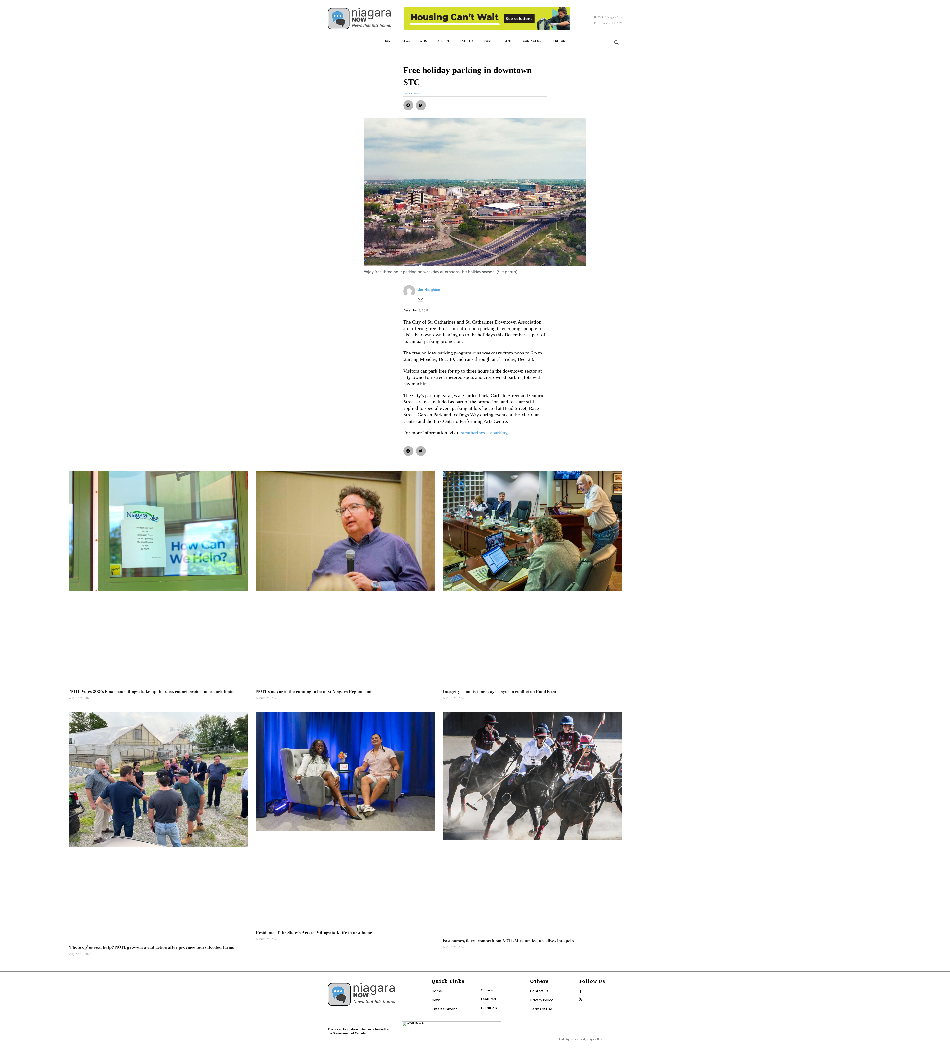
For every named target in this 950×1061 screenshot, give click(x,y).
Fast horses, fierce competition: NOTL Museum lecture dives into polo (508, 940)
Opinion (487, 990)
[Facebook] (581, 991)
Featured (488, 998)
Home (437, 991)
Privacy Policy (541, 999)
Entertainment (444, 1008)
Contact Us (539, 991)
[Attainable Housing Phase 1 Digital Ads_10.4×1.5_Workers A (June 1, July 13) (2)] (487, 18)
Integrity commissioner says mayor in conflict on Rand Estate (501, 691)
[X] (581, 999)
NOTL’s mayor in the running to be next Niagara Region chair (314, 691)
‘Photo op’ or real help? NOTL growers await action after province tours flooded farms (151, 947)
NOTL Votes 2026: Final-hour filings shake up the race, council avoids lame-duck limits (151, 691)
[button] (616, 43)
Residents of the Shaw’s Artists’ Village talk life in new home (314, 932)
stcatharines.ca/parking (484, 432)
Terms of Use (541, 1008)
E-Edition (489, 1007)
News (436, 999)
